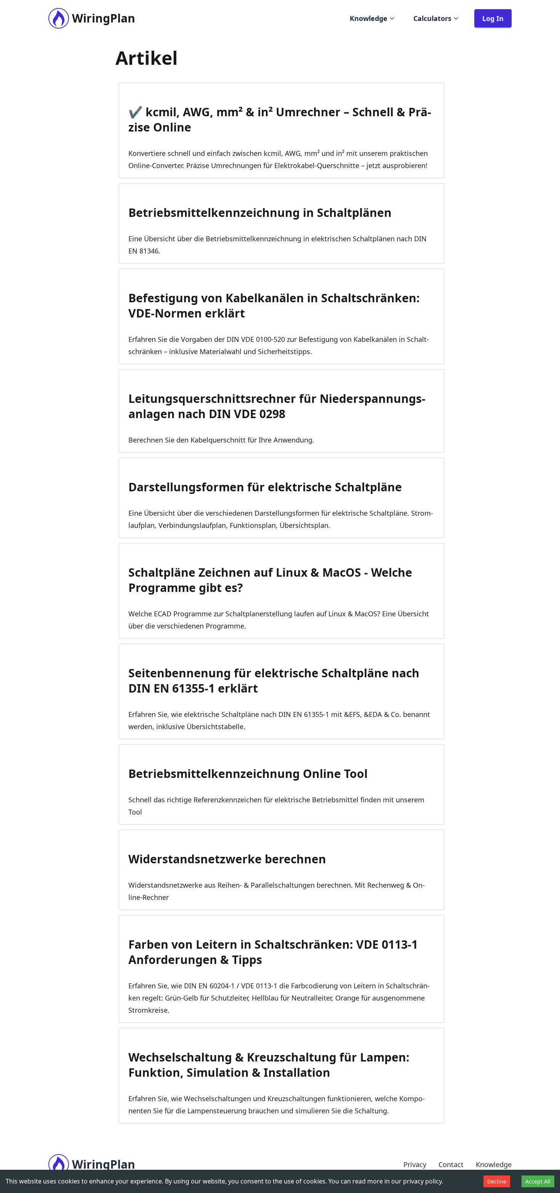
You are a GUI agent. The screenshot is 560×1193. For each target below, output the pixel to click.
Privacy (414, 1164)
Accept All (537, 1181)
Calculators (432, 18)
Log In (493, 18)
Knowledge (368, 18)
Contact (451, 1164)
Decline (496, 1181)
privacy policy (422, 1181)
